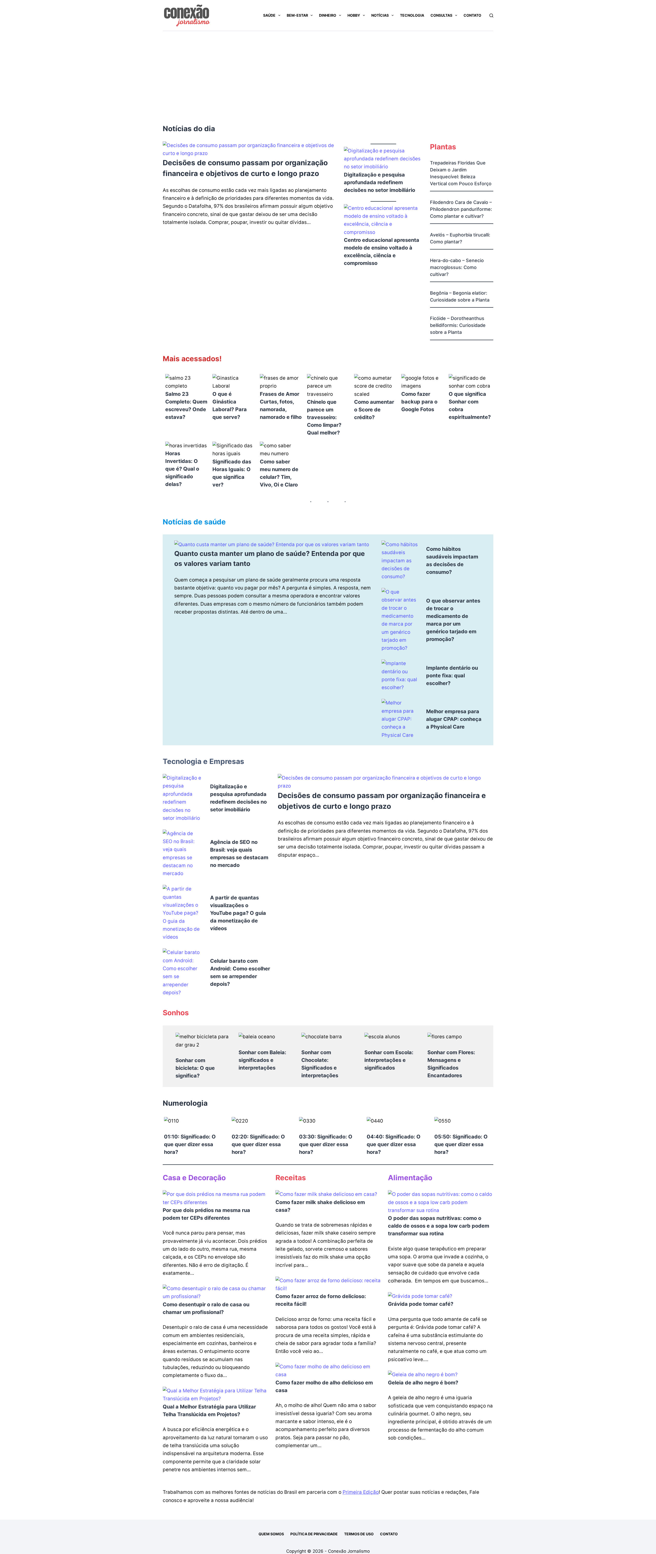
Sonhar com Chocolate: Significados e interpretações (319, 1064)
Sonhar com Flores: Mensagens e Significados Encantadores (451, 1064)
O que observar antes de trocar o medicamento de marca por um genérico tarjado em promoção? (453, 620)
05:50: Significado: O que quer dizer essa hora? (461, 1144)
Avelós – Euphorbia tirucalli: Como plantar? (460, 238)
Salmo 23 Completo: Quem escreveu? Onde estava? (186, 405)
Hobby (353, 15)
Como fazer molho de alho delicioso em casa (324, 1386)
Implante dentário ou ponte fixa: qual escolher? (452, 675)
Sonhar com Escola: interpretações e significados (388, 1060)
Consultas (441, 15)
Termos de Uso (359, 1534)
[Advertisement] (328, 69)
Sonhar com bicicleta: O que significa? (195, 1068)
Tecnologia (412, 15)
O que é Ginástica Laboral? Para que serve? (229, 405)
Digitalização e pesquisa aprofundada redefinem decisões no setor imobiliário (379, 182)
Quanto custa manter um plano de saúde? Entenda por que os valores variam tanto (269, 558)
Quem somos (271, 1534)
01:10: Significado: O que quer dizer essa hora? (190, 1144)
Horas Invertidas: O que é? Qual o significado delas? (182, 468)
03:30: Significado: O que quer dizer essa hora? (325, 1144)
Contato (472, 15)
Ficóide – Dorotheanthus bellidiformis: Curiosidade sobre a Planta (458, 325)
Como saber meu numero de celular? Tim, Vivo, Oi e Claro (279, 473)
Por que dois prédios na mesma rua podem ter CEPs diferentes (206, 1214)
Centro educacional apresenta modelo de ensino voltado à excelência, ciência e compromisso (381, 251)
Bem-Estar (297, 15)
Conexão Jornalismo (349, 1551)
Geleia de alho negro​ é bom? (423, 1383)
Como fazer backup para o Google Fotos (419, 401)
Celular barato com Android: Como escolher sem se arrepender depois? (240, 972)
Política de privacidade (314, 1534)
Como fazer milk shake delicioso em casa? (320, 1206)
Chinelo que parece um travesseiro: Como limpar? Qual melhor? (324, 417)
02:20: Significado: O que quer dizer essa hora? (258, 1144)
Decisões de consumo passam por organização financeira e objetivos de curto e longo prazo (245, 168)
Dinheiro (327, 15)
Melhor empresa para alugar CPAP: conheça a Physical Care (453, 719)
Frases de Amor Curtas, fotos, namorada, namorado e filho (281, 405)
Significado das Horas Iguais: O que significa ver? (231, 473)
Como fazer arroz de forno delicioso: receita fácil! (320, 1300)
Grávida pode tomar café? (420, 1304)
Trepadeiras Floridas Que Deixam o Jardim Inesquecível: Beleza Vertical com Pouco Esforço (460, 173)
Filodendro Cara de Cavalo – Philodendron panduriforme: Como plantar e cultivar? (461, 209)
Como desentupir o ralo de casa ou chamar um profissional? (206, 1308)
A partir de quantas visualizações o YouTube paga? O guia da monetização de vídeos (238, 913)
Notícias (380, 15)
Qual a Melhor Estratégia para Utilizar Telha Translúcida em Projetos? (209, 1410)
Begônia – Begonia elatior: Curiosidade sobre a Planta (459, 296)
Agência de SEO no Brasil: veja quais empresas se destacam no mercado (239, 853)
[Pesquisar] (491, 15)
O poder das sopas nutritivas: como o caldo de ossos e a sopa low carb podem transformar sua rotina (438, 1226)
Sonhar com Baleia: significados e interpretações (262, 1060)
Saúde (269, 15)
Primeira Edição (361, 1492)
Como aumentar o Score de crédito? (374, 409)
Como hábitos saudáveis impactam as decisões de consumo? (452, 560)
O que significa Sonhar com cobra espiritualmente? (470, 405)
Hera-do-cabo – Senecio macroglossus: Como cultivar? (457, 267)
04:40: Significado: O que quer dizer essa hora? (394, 1144)
